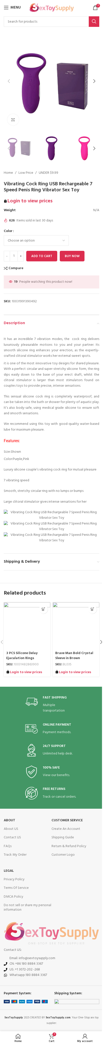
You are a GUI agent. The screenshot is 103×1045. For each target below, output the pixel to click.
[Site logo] (51, 8)
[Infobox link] (51, 704)
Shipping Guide (63, 837)
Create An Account (66, 829)
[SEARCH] (94, 21)
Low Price (25, 173)
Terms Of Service (16, 888)
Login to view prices (30, 201)
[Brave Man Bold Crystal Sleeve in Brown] (76, 625)
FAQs (8, 846)
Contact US (12, 837)
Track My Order (15, 855)
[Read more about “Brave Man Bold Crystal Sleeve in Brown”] (92, 609)
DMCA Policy (13, 897)
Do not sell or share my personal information (27, 907)
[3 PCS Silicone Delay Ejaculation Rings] (27, 625)
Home (8, 173)
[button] (9, 81)
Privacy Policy (14, 879)
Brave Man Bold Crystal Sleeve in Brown (74, 655)
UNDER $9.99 (48, 173)
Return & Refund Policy (69, 846)
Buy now (72, 256)
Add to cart (41, 256)
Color (8, 231)
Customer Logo (63, 855)
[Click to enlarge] (13, 119)
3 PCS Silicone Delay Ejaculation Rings (22, 655)
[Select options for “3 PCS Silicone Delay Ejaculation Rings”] (43, 609)
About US (11, 829)
